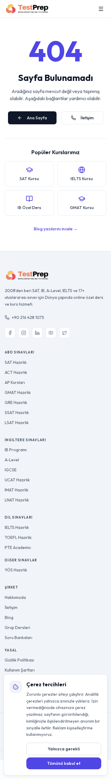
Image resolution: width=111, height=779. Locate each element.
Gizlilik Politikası (19, 660)
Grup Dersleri (17, 627)
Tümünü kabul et (64, 763)
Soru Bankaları (18, 637)
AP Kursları (15, 382)
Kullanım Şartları (20, 670)
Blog (9, 617)
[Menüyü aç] (101, 9)
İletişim (87, 117)
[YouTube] (51, 332)
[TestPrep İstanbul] (27, 9)
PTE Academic (18, 547)
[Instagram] (23, 332)
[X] (64, 332)
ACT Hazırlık (16, 372)
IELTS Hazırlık (17, 527)
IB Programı (16, 449)
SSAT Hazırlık (17, 412)
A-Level (12, 459)
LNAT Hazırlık (17, 500)
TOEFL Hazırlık (18, 537)
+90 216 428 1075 (28, 317)
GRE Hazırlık (16, 402)
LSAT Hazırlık (17, 422)
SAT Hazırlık (16, 362)
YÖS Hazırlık (16, 570)
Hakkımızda (15, 597)
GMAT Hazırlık (18, 392)
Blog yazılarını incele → (56, 229)
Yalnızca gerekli (64, 749)
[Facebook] (10, 332)
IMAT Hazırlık (16, 490)
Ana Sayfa (37, 117)
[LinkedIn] (37, 332)
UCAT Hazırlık (17, 480)
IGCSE (11, 469)
